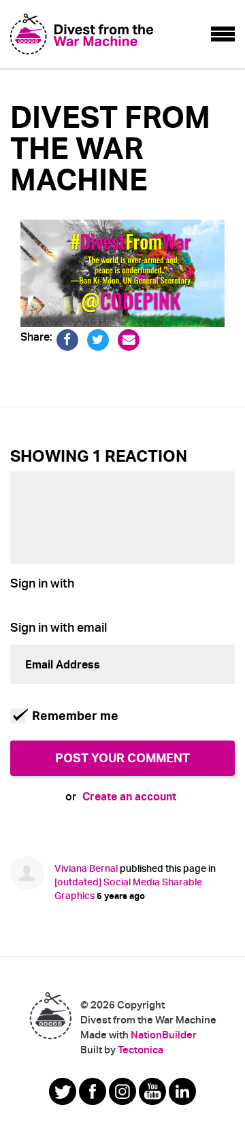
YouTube (152, 1091)
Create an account (129, 796)
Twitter (62, 1091)
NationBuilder (164, 1035)
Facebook (92, 1091)
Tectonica (140, 1050)
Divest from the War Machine (50, 1015)
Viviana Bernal (86, 868)
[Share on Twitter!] (98, 337)
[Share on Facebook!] (68, 337)
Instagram (122, 1091)
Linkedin (182, 1091)
